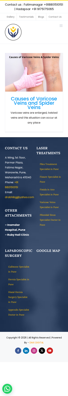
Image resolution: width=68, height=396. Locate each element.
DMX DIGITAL (37, 342)
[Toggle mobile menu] (61, 25)
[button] (7, 389)
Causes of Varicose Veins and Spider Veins (34, 72)
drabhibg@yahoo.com (19, 197)
